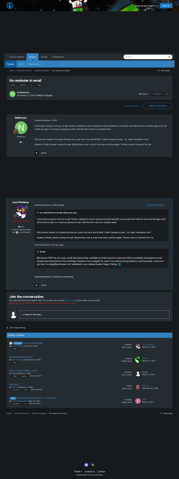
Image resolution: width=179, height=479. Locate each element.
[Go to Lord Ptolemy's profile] (21, 212)
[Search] (169, 57)
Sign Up (166, 5)
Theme (77, 471)
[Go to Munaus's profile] (138, 387)
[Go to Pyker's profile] (138, 360)
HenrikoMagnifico (19, 401)
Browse (32, 57)
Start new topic (132, 106)
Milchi (14, 387)
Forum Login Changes (33, 343)
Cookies (101, 471)
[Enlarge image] (119, 264)
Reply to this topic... (33, 314)
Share (144, 94)
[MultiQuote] (36, 153)
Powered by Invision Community (89, 475)
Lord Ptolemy (20, 202)
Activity (44, 57)
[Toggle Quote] (38, 213)
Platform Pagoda (44, 95)
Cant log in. (14, 384)
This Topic (158, 57)
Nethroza (24, 92)
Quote (43, 153)
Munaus (145, 386)
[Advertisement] (89, 32)
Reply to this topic (158, 106)
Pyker (144, 358)
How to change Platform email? (23, 371)
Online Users (33, 64)
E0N (144, 399)
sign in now (70, 300)
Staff (21, 64)
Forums (10, 64)
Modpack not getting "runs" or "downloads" (37, 398)
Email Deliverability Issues (20, 357)
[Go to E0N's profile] (138, 401)
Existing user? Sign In (145, 6)
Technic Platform (16, 57)
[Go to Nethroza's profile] (12, 94)
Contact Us (90, 471)
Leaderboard (58, 57)
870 (22, 227)
